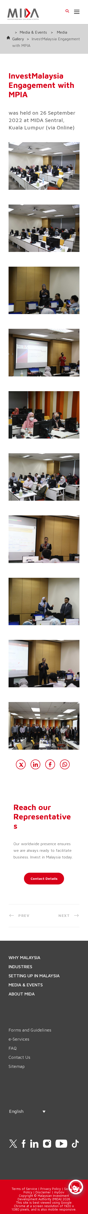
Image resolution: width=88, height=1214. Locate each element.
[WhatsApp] (65, 764)
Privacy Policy (50, 1189)
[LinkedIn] (35, 764)
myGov (59, 1192)
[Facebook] (50, 764)
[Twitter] (21, 764)
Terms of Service (24, 1189)
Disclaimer (43, 1192)
